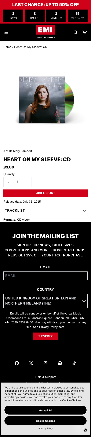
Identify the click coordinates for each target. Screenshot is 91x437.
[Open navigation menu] (6, 32)
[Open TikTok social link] (74, 363)
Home (7, 47)
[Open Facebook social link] (16, 363)
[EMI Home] (45, 30)
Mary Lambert (22, 151)
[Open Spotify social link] (60, 363)
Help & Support (45, 377)
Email (45, 267)
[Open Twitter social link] (31, 363)
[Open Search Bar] (75, 32)
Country (45, 289)
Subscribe (45, 336)
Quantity (9, 174)
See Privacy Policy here (49, 326)
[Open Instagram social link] (45, 363)
